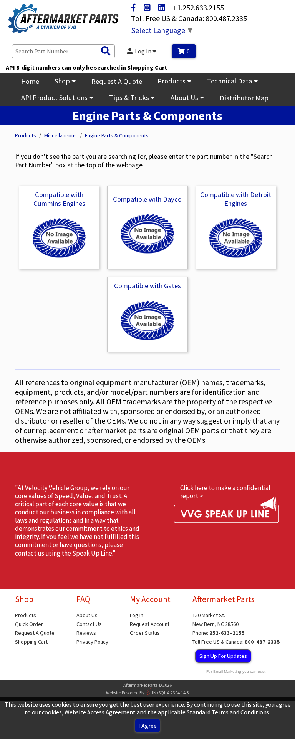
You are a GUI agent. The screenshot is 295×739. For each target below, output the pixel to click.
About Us (185, 97)
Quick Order (29, 624)
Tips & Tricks (130, 97)
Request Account (149, 624)
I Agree (147, 725)
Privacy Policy (92, 641)
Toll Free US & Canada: (236, 641)
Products (172, 81)
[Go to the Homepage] (63, 19)
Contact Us (89, 624)
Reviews (86, 632)
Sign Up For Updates (223, 655)
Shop (63, 81)
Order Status (145, 632)
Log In (143, 51)
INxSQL (159, 693)
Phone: (218, 632)
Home (30, 81)
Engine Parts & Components (117, 135)
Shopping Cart (31, 641)
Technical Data (230, 81)
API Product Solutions (55, 97)
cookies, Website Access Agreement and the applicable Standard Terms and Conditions (155, 712)
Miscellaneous (60, 135)
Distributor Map (244, 97)
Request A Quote (116, 81)
